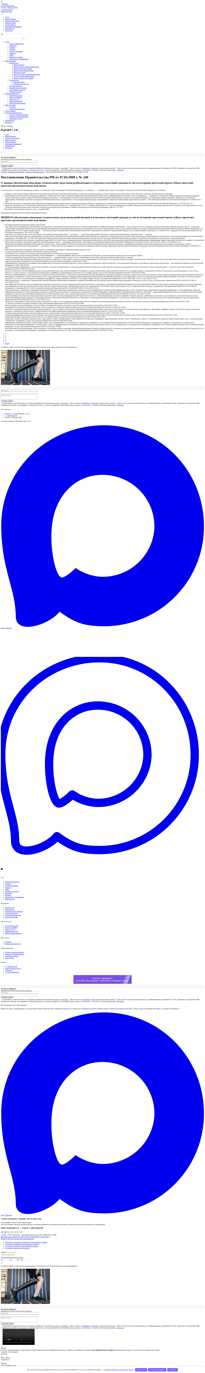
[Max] (2, 1233)
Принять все (141, 1370)
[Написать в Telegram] (2, 863)
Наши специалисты (16, 44)
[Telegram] (8, 1233)
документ (64, 168)
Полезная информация (13, 27)
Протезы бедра (19, 65)
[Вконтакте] (5, 1233)
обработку (86, 168)
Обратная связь (6, 11)
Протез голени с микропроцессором (27, 74)
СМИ (11, 55)
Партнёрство (10, 29)
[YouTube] (21, 1233)
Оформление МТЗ (16, 101)
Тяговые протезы (15, 86)
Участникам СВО (15, 95)
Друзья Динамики (16, 51)
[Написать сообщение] (2, 867)
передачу (95, 168)
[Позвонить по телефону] (14, 656)
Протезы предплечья (21, 84)
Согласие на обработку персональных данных (22, 1244)
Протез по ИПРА (15, 97)
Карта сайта (9, 958)
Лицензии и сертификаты (18, 59)
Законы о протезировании (18, 117)
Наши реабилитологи (17, 109)
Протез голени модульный (23, 78)
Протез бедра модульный (23, 69)
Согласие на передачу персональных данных (21, 1246)
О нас (7, 17)
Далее (7, 343)
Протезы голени (20, 72)
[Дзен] (15, 1233)
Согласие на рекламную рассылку (17, 1248)
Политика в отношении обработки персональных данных (26, 1242)
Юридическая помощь (17, 103)
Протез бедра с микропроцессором (26, 67)
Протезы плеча (19, 82)
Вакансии (13, 46)
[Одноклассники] (18, 1233)
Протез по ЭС (14, 99)
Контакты (8, 30)
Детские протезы (15, 92)
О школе (12, 107)
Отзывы (12, 49)
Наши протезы (10, 19)
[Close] (24, 38)
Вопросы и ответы (16, 57)
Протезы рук (14, 80)
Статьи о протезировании (18, 115)
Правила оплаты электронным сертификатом (17, 1239)
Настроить (172, 1370)
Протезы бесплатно (12, 21)
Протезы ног (14, 63)
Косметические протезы (18, 88)
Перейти (4, 1354)
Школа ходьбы (10, 23)
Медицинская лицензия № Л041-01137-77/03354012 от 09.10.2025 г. (25, 1237)
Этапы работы (10, 25)
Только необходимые (157, 1370)
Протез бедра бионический (23, 71)
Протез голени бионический (24, 76)
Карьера (12, 48)
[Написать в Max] (102, 859)
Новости (12, 53)
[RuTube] (11, 1233)
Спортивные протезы (17, 90)
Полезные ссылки (15, 118)
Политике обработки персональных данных (119, 1370)
